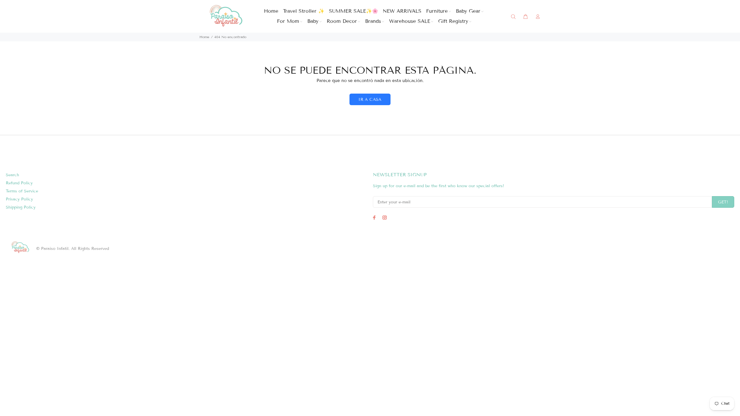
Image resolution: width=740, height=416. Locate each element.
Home (204, 37)
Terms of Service (22, 191)
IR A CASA (370, 99)
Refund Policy (19, 183)
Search (12, 174)
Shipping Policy (21, 207)
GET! (723, 202)
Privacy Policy (19, 199)
